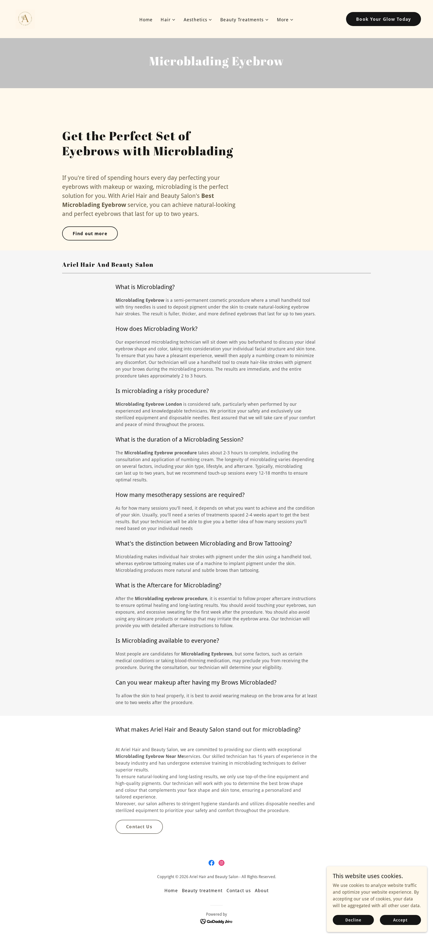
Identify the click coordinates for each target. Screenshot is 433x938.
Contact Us (139, 826)
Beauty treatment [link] (202, 890)
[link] (25, 18)
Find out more (90, 233)
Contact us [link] (239, 890)
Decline (353, 920)
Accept (400, 920)
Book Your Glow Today (383, 19)
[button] (168, 19)
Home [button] (171, 890)
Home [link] (146, 19)
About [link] (262, 890)
